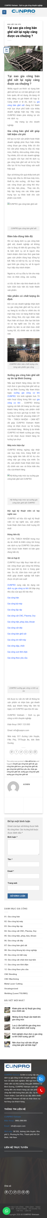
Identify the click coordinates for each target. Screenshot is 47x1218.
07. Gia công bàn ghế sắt (15, 945)
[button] (6, 1211)
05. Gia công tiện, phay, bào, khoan (20, 936)
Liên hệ (28, 1211)
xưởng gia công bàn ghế (30, 772)
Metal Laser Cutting (13, 984)
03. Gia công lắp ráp (13, 926)
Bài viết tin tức (14, 24)
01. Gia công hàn (12, 916)
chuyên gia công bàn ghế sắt (23, 764)
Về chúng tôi (34, 1209)
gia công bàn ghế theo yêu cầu (18, 769)
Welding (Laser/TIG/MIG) (16, 993)
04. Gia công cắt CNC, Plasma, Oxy (20, 931)
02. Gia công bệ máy (13, 921)
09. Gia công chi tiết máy (15, 955)
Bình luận (12, 837)
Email (11, 871)
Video (38, 1207)
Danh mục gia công (15, 1207)
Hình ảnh (29, 1207)
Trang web (12, 883)
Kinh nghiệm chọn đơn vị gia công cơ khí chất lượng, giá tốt (27, 1035)
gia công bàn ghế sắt (29, 766)
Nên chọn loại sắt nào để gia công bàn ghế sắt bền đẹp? (25, 1043)
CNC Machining (11, 979)
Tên (10, 859)
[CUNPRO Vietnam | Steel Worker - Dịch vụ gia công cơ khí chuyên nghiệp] (23, 12)
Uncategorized (11, 988)
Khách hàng (21, 1209)
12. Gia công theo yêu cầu (16, 969)
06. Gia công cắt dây (13, 940)
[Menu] (4, 12)
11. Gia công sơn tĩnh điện (16, 964)
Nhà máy (10, 1209)
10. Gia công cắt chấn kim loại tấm (20, 960)
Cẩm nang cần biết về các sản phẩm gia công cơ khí (13, 805)
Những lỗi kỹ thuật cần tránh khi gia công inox (26, 1018)
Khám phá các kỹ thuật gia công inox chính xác (26, 1009)
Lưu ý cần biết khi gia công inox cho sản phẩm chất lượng (26, 1026)
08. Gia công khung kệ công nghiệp (20, 950)
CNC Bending (10, 974)
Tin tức (19, 1211)
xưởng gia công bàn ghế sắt (17, 774)
